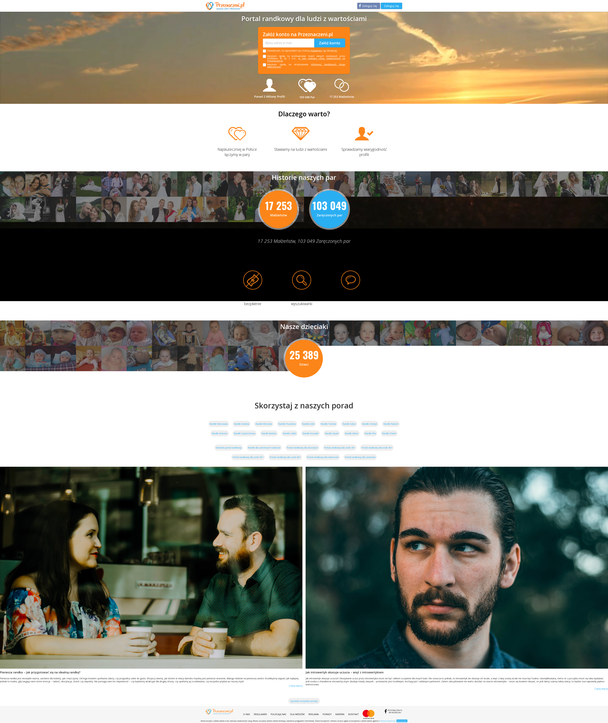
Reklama (313, 714)
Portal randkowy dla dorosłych (302, 447)
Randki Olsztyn (369, 423)
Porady (327, 714)
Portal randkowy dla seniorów (360, 457)
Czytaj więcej (295, 685)
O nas (246, 714)
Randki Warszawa (219, 423)
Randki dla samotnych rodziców (264, 447)
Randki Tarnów (328, 423)
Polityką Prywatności (388, 721)
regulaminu (316, 50)
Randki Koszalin (311, 433)
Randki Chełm (389, 433)
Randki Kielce (351, 433)
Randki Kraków (241, 423)
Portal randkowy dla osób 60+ (285, 457)
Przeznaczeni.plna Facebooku (395, 711)
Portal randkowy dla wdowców (323, 457)
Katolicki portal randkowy (229, 447)
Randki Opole (332, 433)
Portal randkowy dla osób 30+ (339, 447)
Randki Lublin (289, 433)
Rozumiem (402, 721)
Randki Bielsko (269, 433)
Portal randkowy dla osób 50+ (248, 457)
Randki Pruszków (287, 423)
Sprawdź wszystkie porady (304, 701)
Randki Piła (370, 433)
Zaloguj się (369, 6)
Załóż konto (329, 42)
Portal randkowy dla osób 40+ (376, 447)
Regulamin (260, 714)
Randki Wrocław (264, 423)
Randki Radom (390, 423)
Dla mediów (297, 714)
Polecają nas (278, 714)
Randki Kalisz (349, 423)
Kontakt (353, 714)
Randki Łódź (308, 423)
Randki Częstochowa (244, 433)
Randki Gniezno (220, 433)
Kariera (339, 714)
